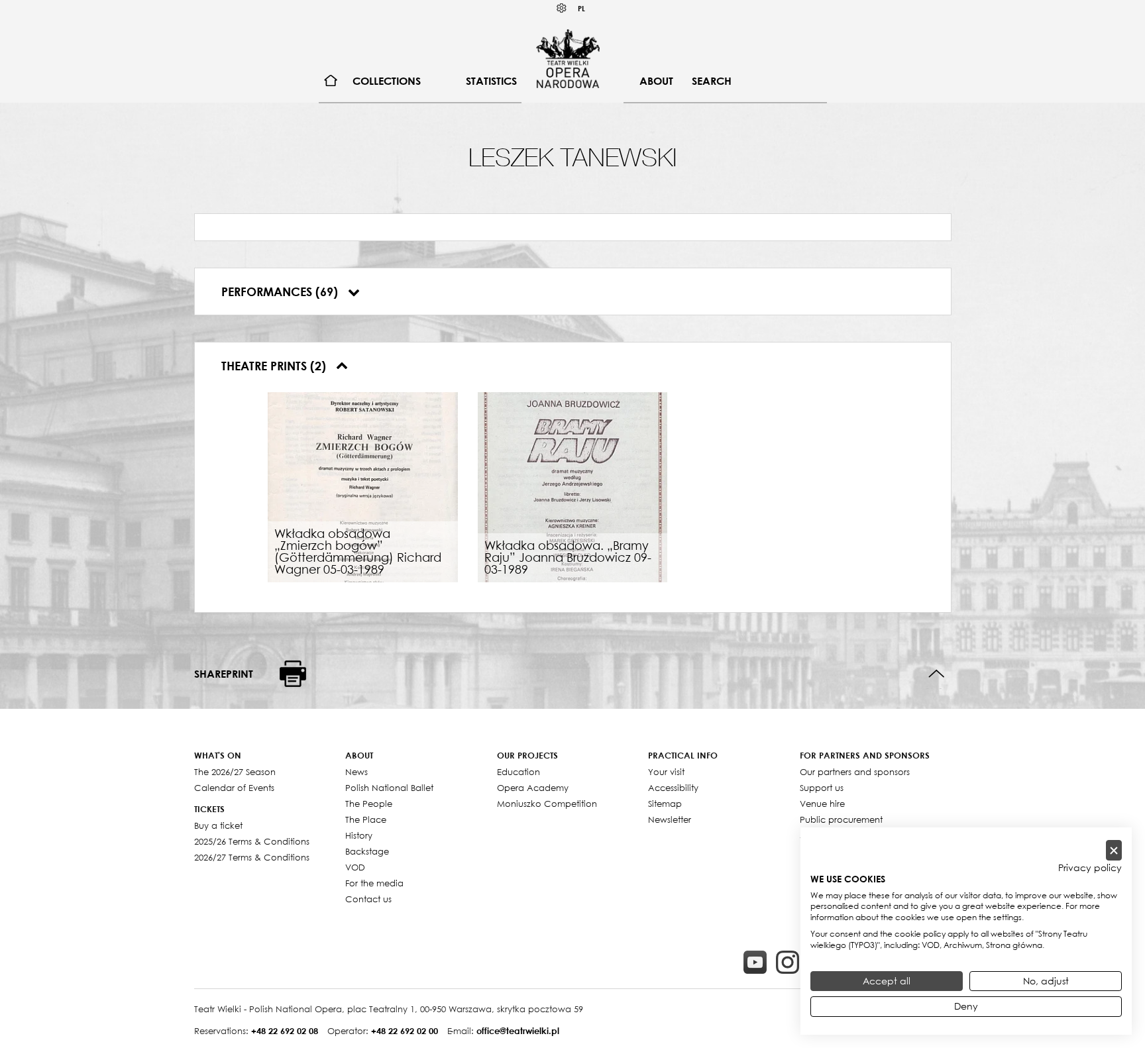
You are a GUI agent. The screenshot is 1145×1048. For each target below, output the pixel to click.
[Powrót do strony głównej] (568, 58)
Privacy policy (1090, 868)
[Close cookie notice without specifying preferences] (1114, 850)
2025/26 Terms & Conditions (251, 841)
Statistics (491, 80)
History (358, 835)
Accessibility (673, 787)
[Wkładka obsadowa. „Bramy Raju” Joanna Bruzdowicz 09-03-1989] (573, 485)
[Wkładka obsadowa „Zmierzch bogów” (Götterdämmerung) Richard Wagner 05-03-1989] (363, 485)
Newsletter (669, 819)
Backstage (367, 851)
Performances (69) (281, 291)
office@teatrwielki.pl (517, 1030)
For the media (374, 883)
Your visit (666, 771)
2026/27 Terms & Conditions (251, 857)
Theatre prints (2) (275, 365)
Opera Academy (533, 787)
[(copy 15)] (755, 962)
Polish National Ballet (389, 787)
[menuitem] (331, 81)
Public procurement (841, 819)
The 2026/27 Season (235, 771)
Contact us (368, 899)
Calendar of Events (234, 787)
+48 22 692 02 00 (404, 1030)
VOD (355, 867)
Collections (387, 80)
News (356, 771)
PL (581, 8)
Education (518, 771)
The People (368, 803)
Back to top (937, 674)
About (656, 80)
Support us (822, 787)
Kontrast (562, 8)
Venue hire (822, 803)
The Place (365, 819)
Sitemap (665, 803)
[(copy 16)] (787, 962)
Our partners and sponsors (855, 771)
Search (712, 80)
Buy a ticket (218, 825)
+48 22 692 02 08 (284, 1030)
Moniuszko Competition (547, 803)
